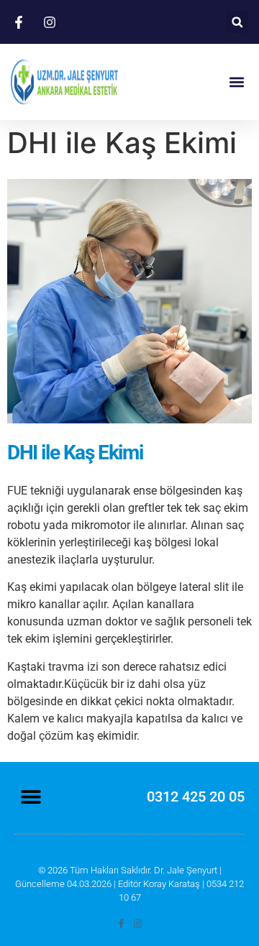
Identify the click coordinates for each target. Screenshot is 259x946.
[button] (237, 22)
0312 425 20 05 (196, 796)
